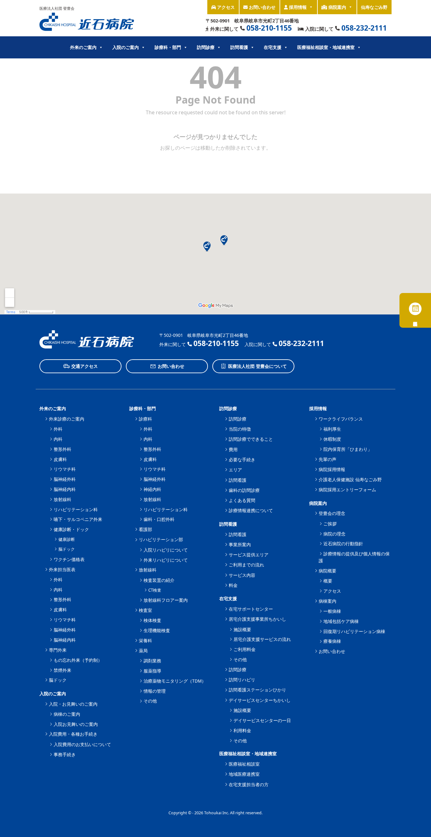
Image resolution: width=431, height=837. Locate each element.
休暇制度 (332, 439)
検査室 (145, 610)
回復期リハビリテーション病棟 (354, 631)
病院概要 (327, 571)
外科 (58, 429)
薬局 (143, 651)
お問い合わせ (261, 7)
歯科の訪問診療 (244, 490)
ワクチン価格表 (69, 559)
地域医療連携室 (244, 774)
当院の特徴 (240, 429)
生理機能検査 (157, 630)
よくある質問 (242, 500)
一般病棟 (332, 611)
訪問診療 (237, 419)
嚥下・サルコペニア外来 (78, 519)
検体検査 (152, 620)
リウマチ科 (65, 469)
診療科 (145, 419)
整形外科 (62, 449)
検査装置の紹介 (159, 580)
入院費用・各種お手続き (73, 734)
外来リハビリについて (166, 560)
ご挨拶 (330, 524)
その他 (150, 701)
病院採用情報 (332, 469)
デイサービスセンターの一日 (262, 720)
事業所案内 (240, 544)
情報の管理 (155, 691)
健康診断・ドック (71, 529)
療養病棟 (332, 641)
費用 (233, 449)
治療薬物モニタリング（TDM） (175, 681)
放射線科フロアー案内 (166, 600)
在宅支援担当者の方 (249, 784)
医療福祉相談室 (244, 764)
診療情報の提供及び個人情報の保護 (354, 557)
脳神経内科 (65, 489)
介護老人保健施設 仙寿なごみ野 (350, 479)
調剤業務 (152, 661)
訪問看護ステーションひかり (257, 690)
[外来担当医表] (415, 310)
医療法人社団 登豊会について (257, 366)
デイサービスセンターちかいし (260, 700)
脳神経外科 (65, 479)
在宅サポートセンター (251, 609)
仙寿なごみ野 (374, 7)
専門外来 (58, 650)
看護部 (145, 529)
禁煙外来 (62, 670)
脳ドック (66, 549)
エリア (235, 470)
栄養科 (145, 640)
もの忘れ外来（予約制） (78, 660)
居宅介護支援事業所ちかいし (257, 619)
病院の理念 (334, 534)
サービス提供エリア (249, 555)
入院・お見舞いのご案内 (73, 704)
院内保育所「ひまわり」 (347, 449)
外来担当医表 (62, 569)
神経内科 (152, 489)
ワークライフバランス (341, 419)
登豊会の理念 (332, 513)
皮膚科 (60, 459)
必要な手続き (242, 460)
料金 (233, 585)
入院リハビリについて (166, 550)
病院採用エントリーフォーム (347, 490)
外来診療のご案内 (66, 419)
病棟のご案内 (67, 714)
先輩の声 (327, 459)
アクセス (225, 7)
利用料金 (242, 730)
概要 (327, 581)
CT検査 (154, 590)
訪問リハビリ (242, 680)
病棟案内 (327, 601)
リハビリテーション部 (161, 539)
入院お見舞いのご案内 (76, 724)
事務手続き (65, 754)
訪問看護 (237, 480)
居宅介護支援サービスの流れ (262, 639)
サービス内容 (242, 575)
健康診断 (66, 539)
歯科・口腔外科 (159, 519)
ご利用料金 (244, 649)
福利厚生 (332, 429)
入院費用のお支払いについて (82, 744)
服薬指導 (152, 671)
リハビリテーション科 (76, 509)
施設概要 (242, 629)
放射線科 (62, 499)
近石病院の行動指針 (343, 544)
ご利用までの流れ (246, 565)
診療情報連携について (251, 510)
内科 (58, 439)
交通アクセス (84, 366)
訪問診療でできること (251, 439)
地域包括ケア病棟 (341, 621)
